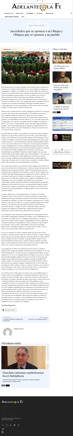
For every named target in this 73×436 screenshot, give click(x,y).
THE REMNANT (29, 13)
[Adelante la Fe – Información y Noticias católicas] (36, 7)
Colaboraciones (6, 49)
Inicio (31, 25)
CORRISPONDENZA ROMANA (11, 16)
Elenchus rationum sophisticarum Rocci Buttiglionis (23, 374)
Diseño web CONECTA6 (7, 422)
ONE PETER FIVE (49, 13)
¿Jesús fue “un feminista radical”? (38, 319)
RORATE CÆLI (19, 13)
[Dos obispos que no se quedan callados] (62, 58)
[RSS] (35, 1)
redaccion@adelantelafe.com (8, 415)
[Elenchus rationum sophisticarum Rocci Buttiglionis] (24, 357)
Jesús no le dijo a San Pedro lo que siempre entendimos (61, 87)
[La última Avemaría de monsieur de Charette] (62, 98)
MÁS (23, 16)
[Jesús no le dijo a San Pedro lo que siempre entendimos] (62, 77)
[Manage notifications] (2, 432)
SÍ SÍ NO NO (39, 13)
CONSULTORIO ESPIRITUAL (8, 406)
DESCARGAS (4, 407)
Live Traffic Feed (65, 118)
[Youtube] (42, 1)
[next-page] (8, 385)
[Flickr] (33, 1)
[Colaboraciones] (7, 332)
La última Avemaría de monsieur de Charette (61, 108)
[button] (71, 13)
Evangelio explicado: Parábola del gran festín (13, 320)
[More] (48, 49)
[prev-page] (3, 385)
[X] (40, 1)
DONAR (3, 412)
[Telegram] (38, 1)
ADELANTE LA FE (8, 13)
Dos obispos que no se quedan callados (61, 67)
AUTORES (4, 410)
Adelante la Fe (39, 25)
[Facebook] (31, 1)
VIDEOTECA (4, 409)
